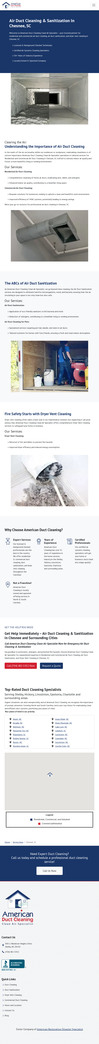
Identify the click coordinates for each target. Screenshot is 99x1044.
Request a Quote (51, 665)
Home (7, 842)
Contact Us (9, 1010)
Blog (7, 1015)
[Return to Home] (49, 907)
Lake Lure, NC (61, 727)
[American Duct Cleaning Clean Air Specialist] (11, 5)
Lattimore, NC (61, 734)
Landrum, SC (60, 730)
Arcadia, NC (18, 723)
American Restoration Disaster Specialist (60, 1029)
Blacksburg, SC (19, 734)
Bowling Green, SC (21, 746)
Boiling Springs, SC (21, 738)
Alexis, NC (17, 719)
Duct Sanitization (12, 989)
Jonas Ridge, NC (62, 719)
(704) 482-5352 (12, 952)
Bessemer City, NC (21, 730)
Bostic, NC (17, 742)
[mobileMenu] (93, 5)
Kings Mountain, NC (63, 723)
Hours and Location (13, 1005)
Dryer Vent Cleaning (13, 995)
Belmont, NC (18, 727)
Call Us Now (49, 870)
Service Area (18, 842)
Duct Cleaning (11, 984)
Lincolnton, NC (61, 742)
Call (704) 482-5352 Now (21, 665)
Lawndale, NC (61, 738)
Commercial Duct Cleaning (16, 1000)
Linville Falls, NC (62, 746)
